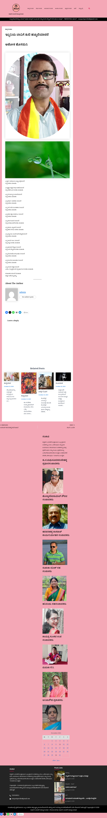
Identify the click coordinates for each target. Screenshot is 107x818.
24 (60, 752)
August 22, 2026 (70, 801)
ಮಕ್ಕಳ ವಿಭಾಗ (43, 392)
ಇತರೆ (75, 9)
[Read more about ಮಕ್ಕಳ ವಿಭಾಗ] (46, 380)
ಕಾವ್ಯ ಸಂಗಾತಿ (30, 9)
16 (56, 748)
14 (48, 748)
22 (52, 752)
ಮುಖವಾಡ (59, 383)
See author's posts (27, 297)
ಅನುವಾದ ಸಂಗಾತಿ (48, 9)
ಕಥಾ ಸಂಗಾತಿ (39, 9)
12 (67, 745)
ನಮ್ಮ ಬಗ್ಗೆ (81, 9)
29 (52, 755)
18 (63, 748)
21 (48, 752)
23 (56, 752)
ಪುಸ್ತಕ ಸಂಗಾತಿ (68, 9)
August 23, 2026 (70, 779)
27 (44, 755)
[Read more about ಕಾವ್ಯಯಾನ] (11, 376)
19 (67, 748)
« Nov (54, 761)
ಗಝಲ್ (72, 784)
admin (22, 292)
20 (44, 752)
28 (48, 755)
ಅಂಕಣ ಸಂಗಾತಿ (58, 9)
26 (67, 752)
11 (63, 745)
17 (60, 748)
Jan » (58, 761)
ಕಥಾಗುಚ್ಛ (67, 773)
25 (63, 752)
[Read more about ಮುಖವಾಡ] (63, 376)
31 (60, 755)
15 (52, 748)
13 (44, 748)
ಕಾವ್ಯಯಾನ (7, 383)
